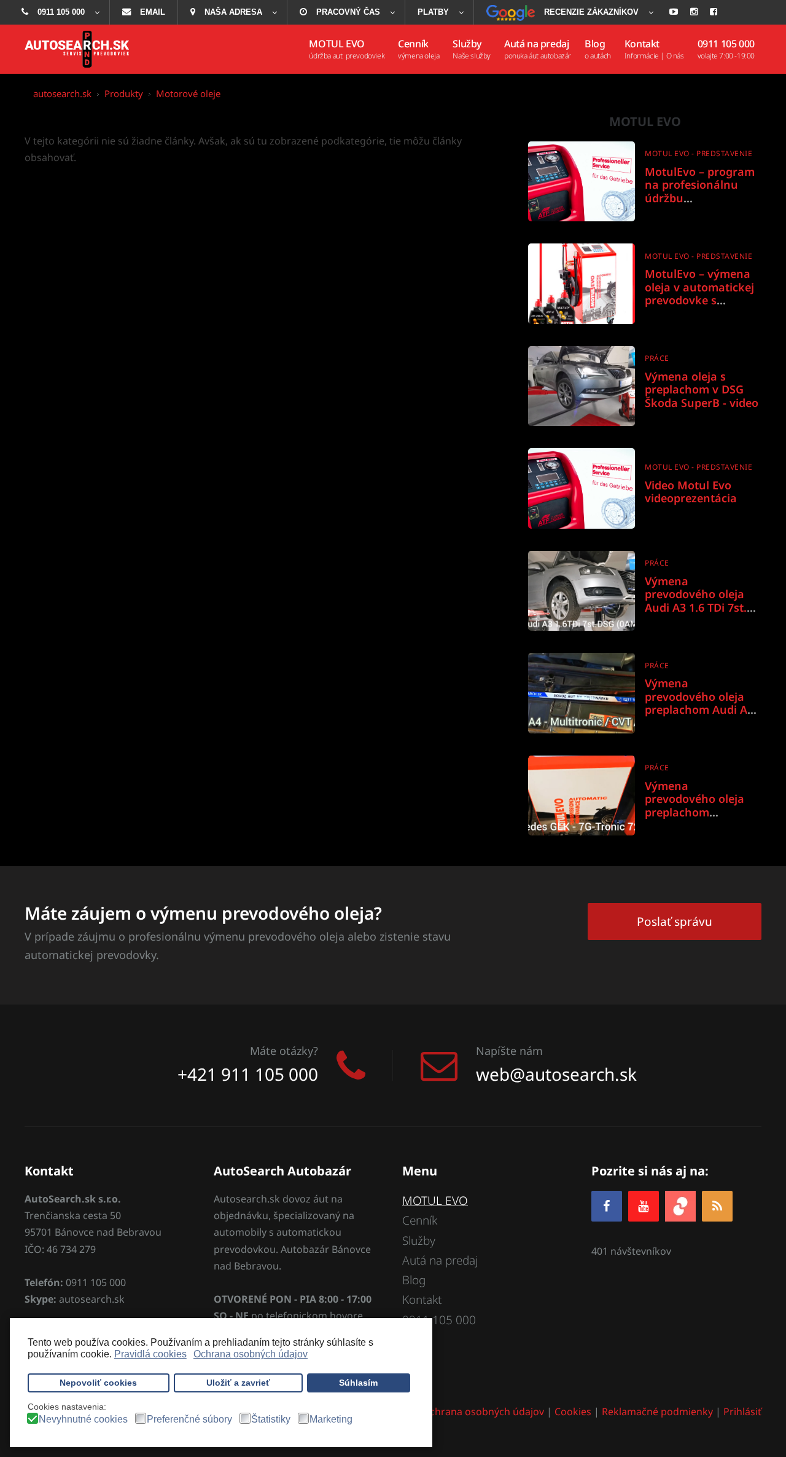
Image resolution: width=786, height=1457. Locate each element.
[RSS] (717, 1206)
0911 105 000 (439, 1320)
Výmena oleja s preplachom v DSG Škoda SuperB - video (701, 389)
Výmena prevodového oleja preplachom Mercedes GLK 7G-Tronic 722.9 (694, 812)
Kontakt (422, 1300)
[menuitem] (59, 12)
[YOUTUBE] (643, 1206)
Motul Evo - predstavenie (698, 153)
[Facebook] (606, 1206)
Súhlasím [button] (358, 1383)
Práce (657, 358)
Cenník (419, 1220)
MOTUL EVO (435, 1201)
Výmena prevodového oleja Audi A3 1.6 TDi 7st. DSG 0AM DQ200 (696, 601)
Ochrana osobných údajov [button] (250, 1354)
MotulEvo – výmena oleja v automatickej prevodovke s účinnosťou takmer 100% (699, 300)
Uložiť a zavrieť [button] (238, 1383)
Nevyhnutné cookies (83, 1419)
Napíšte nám (509, 1050)
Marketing (330, 1419)
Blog (414, 1280)
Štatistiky (270, 1419)
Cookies (572, 1411)
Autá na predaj (440, 1260)
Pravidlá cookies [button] (150, 1354)
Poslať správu (674, 922)
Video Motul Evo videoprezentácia (691, 492)
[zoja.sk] (680, 1204)
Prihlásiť (742, 1411)
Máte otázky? (284, 1050)
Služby (418, 1241)
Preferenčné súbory (189, 1419)
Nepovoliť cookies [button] (98, 1383)
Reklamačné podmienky (657, 1411)
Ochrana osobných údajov (483, 1411)
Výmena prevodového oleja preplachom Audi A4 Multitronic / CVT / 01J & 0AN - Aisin (703, 709)
